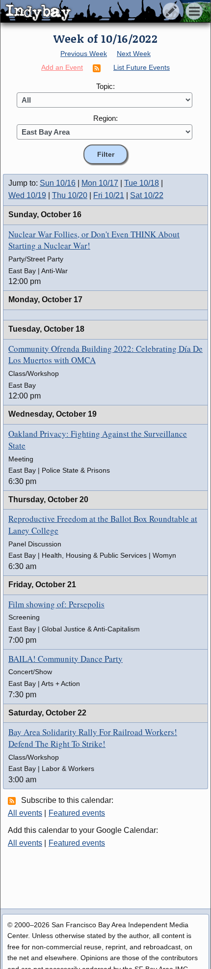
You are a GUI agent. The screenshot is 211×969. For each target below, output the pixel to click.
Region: (105, 118)
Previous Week (83, 53)
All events (25, 813)
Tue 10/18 (141, 183)
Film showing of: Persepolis (56, 604)
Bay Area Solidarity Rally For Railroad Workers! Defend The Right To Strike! (92, 737)
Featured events (77, 813)
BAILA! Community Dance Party (65, 658)
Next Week (134, 53)
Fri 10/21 (108, 195)
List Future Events (141, 67)
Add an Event (62, 67)
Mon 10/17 (99, 183)
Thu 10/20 (69, 195)
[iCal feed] (13, 800)
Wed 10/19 (27, 195)
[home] (92, 12)
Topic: (105, 86)
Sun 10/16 (58, 183)
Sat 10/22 (146, 195)
